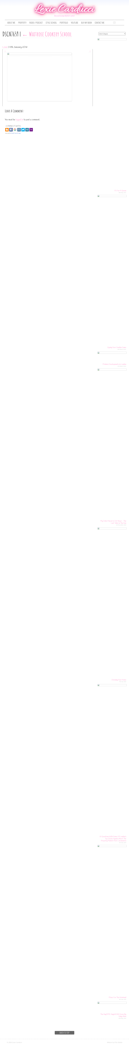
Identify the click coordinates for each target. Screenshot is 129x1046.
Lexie (5, 47)
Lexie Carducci (64, 9)
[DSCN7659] (39, 54)
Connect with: (13, 126)
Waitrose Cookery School (47, 34)
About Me (11, 22)
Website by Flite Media (114, 1042)
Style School (51, 22)
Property (22, 22)
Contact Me (99, 22)
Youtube (74, 22)
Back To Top (64, 1032)
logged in (19, 119)
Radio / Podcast (36, 22)
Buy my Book (86, 22)
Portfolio (64, 22)
